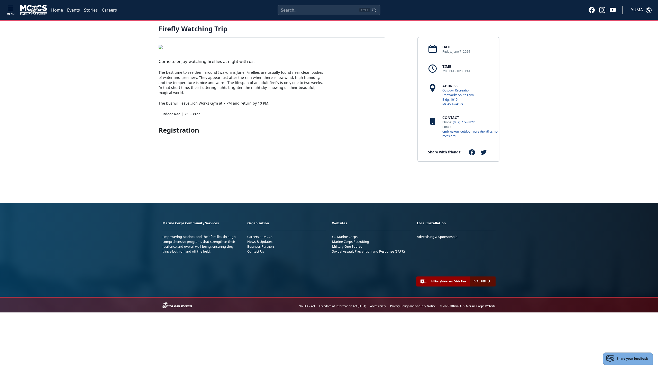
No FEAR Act (307, 306)
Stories (91, 10)
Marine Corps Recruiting (350, 241)
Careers (109, 10)
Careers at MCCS (259, 236)
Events (73, 10)
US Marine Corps (345, 236)
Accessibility (378, 306)
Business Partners (261, 246)
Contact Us (255, 251)
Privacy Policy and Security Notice (413, 306)
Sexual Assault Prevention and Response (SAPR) (368, 251)
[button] (592, 10)
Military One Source (347, 246)
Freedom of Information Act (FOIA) (342, 306)
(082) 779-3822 (464, 122)
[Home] (33, 10)
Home (57, 10)
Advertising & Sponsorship (437, 236)
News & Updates (259, 241)
